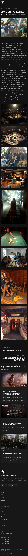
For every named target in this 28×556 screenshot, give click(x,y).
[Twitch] (12, 485)
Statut (2, 511)
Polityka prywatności (6, 528)
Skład (2, 494)
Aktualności (7, 8)
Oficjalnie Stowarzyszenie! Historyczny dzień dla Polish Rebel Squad (13, 454)
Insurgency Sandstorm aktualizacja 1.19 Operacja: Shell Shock (12, 424)
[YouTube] (9, 485)
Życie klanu (14, 8)
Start (2, 8)
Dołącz (2, 497)
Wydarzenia (4, 500)
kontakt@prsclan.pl (7, 533)
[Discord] (2, 485)
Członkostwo (4, 519)
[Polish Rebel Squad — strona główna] (2, 2)
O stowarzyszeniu (5, 508)
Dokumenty (4, 516)
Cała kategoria (5, 369)
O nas (2, 492)
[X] (16, 485)
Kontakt (3, 525)
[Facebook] (6, 485)
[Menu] (25, 2)
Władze (3, 514)
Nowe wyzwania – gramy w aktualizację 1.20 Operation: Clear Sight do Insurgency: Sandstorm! (11, 393)
